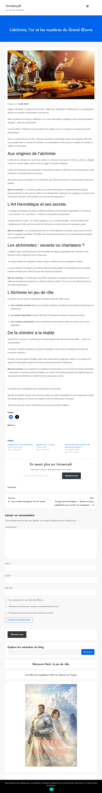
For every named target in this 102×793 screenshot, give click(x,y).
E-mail (8, 575)
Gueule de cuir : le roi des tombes (20, 444)
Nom (8, 563)
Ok (52, 789)
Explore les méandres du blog (26, 647)
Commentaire (11, 527)
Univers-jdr (13, 5)
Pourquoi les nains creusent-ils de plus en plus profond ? (77, 445)
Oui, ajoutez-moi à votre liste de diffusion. (26, 600)
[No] (99, 786)
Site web (8, 587)
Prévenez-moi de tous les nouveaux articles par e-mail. (31, 612)
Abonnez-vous (71, 475)
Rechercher (88, 651)
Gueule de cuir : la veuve (45, 444)
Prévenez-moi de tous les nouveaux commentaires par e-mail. (34, 606)
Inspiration (12, 487)
